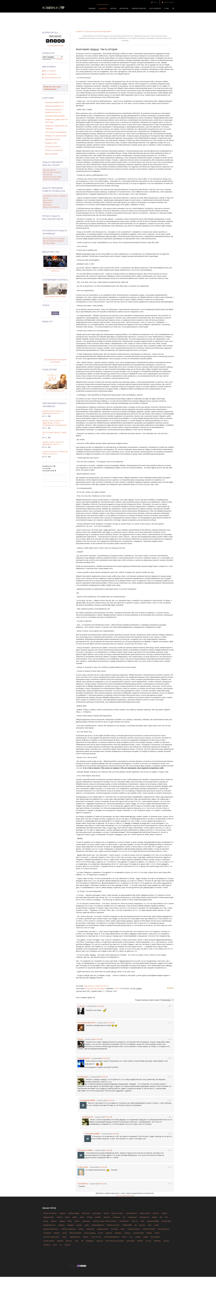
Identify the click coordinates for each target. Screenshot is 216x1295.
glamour (54, 1221)
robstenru (46, 1245)
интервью (116, 1217)
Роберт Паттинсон (50, 1213)
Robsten (164, 1213)
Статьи (86, 31)
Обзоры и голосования (54, 150)
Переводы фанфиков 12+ (54, 106)
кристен (142, 1225)
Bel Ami (106, 1213)
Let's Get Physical (163, 1229)
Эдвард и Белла (102, 1229)
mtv (124, 1217)
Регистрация (169, 2)
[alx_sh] (84, 1010)
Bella (142, 1221)
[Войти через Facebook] (51, 41)
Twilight (154, 1217)
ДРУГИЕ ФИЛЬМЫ (52, 179)
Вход (155, 2)
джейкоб (109, 1233)
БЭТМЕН (48, 205)
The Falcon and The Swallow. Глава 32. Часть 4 (55, 453)
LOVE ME (48, 174)
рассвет (98, 1217)
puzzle (100, 1233)
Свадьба (70, 1225)
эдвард (62, 1221)
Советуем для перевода (54, 241)
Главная (79, 31)
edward (59, 1217)
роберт (81, 1229)
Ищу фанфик (50, 243)
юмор (87, 1225)
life (82, 1241)
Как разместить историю (55, 238)
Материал (99, 1006)
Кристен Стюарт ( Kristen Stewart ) (104, 1221)
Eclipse (67, 1217)
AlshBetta (157, 1241)
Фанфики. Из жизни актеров (56, 136)
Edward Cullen (166, 1221)
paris (149, 1225)
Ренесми (107, 1217)
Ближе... (157, 1233)
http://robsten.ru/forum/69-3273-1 (96, 986)
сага (130, 1237)
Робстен (156, 1213)
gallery (75, 1217)
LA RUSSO (148, 1241)
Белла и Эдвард (89, 1233)
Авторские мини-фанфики (101, 31)
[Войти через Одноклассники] (63, 41)
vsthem (117, 988)
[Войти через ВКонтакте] (47, 41)
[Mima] (84, 1042)
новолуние (86, 1221)
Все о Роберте (50, 71)
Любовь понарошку (68, 1229)
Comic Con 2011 (96, 1237)
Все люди (114, 1229)
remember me (144, 1217)
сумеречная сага (49, 1225)
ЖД (135, 1225)
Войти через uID (55, 36)
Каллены (127, 1233)
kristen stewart (145, 1213)
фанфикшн (90, 1241)
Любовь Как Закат (113, 1225)
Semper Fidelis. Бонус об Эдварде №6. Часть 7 (52, 443)
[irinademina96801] (84, 1153)
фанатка (100, 1241)
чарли (156, 1225)
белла (70, 1221)
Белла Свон (86, 1213)
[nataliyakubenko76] (84, 1025)
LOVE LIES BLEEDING (53, 172)
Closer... (64, 1237)
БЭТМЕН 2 (49, 200)
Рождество (90, 1229)
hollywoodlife (127, 1225)
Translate (59, 59)
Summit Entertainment (111, 1237)
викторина (131, 1241)
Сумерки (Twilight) (153, 1221)
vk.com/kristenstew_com (55, 391)
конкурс (79, 1225)
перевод (61, 1225)
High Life (140, 1241)
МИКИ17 (48, 203)
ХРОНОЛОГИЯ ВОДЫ (53, 177)
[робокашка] (84, 1079)
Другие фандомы (51, 154)
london (77, 1221)
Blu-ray (45, 1221)
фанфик (149, 1233)
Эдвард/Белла (75, 1237)
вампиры (118, 1233)
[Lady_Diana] (84, 1170)
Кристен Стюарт (117, 1213)
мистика (69, 1241)
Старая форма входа (55, 45)
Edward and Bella (149, 1229)
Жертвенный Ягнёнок (51, 1229)
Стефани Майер (73, 1213)
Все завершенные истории (55, 296)
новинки (60, 1241)
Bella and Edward (75, 1233)
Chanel (124, 1237)
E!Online (89, 1217)
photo (82, 1217)
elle (161, 1217)
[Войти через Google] (59, 41)
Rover (76, 1241)
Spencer (67, 1245)
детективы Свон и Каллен (115, 1241)
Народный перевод (52, 139)
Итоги (55, 1245)
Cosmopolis (47, 1233)
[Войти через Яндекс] (55, 41)
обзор (64, 1233)
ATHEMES (72, 1266)
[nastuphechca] (84, 1061)
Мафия (145, 1237)
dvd (166, 1217)
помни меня (132, 1217)
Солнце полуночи (134, 1229)
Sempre (138, 1237)
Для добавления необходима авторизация (55, 360)
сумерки (62, 1213)
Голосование (123, 1221)
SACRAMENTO (50, 170)
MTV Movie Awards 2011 (51, 1237)
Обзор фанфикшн (98, 1225)
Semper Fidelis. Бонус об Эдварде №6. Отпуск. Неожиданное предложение (54, 423)
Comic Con (134, 1221)
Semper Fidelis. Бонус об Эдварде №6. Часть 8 (52, 412)
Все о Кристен (50, 74)
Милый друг (97, 1213)
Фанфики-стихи (51, 143)
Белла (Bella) (155, 1237)
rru (61, 1245)
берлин (85, 1237)
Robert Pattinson (131, 1213)
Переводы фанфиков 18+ (54, 102)
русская (166, 1241)
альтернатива (138, 1233)
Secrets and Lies (48, 1241)
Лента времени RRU (52, 78)
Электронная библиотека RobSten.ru (55, 269)
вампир (56, 1233)
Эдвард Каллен (48, 1217)
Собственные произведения (56, 132)
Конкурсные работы (52, 146)
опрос (123, 1229)
